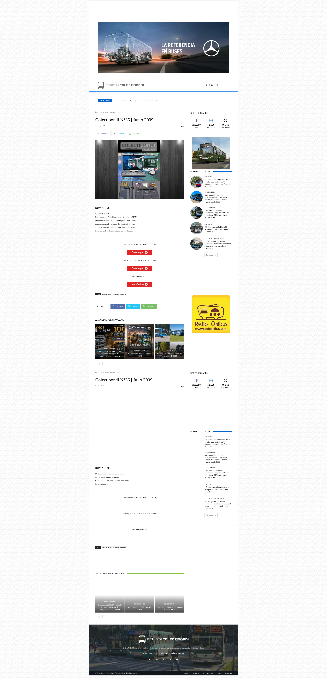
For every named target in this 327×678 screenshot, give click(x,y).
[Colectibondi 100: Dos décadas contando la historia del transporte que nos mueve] (110, 341)
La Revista (104, 112)
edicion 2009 (106, 294)
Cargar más (210, 255)
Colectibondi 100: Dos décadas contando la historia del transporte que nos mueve (109, 353)
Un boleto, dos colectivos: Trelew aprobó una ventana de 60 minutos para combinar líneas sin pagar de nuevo (147, 101)
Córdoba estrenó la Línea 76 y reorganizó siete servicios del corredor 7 (217, 229)
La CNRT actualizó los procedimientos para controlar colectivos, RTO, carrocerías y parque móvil (217, 213)
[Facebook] (206, 85)
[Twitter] (214, 85)
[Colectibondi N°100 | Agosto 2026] (139, 341)
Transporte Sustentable (214, 238)
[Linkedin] (212, 85)
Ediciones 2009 (114, 112)
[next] (227, 100)
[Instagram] (209, 85)
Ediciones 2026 (139, 350)
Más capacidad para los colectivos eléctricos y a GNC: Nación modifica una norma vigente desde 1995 (217, 198)
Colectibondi (109, 348)
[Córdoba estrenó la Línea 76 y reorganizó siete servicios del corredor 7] (196, 228)
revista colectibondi (119, 294)
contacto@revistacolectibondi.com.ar (169, 653)
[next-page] (101, 363)
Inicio (97, 112)
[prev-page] (96, 363)
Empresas (208, 224)
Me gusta (196, 119)
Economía (208, 176)
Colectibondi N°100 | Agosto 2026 (139, 355)
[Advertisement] (163, 10)
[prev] (223, 100)
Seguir (211, 119)
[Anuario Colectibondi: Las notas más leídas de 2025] (169, 341)
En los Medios (210, 192)
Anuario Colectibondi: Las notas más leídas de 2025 (170, 355)
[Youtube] (217, 85)
